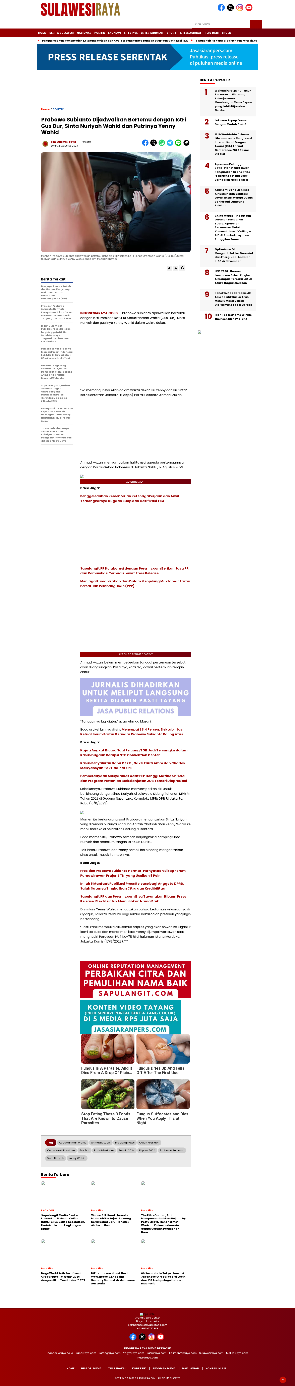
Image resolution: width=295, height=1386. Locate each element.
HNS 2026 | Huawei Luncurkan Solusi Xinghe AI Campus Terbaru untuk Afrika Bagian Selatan (233, 277)
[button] (169, 268)
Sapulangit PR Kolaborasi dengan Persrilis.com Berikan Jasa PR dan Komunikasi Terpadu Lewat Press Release (134, 571)
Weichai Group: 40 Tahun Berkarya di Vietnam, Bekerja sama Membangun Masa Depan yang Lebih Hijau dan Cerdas (233, 100)
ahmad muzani (101, 1142)
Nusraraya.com (147, 1358)
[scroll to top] (283, 1380)
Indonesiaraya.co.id (60, 1353)
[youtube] (249, 10)
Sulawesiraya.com (211, 1353)
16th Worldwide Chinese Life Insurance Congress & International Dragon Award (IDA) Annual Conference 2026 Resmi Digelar (233, 144)
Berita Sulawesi (61, 33)
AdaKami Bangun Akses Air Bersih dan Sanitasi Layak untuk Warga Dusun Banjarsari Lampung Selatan (234, 198)
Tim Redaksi (116, 1368)
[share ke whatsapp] (163, 145)
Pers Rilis (212, 33)
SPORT (171, 33)
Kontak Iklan (215, 1368)
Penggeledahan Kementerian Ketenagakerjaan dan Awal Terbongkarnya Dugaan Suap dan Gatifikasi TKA (115, 40)
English (228, 33)
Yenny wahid (77, 1158)
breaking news (125, 1142)
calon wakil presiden (61, 1150)
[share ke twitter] (154, 145)
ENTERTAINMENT (152, 33)
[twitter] (231, 10)
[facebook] (222, 10)
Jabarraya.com (86, 1353)
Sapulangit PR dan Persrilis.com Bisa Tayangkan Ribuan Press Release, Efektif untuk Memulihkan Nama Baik (133, 899)
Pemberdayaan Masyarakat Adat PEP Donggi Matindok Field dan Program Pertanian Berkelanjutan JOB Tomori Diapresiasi (133, 778)
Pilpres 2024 (147, 1150)
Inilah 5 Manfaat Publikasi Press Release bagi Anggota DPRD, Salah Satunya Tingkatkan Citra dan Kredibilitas (132, 886)
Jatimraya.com (157, 1353)
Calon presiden (149, 1142)
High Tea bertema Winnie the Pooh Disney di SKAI (233, 317)
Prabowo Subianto (172, 1150)
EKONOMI (114, 33)
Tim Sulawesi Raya (63, 142)
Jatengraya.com (110, 1353)
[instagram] (240, 10)
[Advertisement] (116, 92)
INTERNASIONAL (190, 33)
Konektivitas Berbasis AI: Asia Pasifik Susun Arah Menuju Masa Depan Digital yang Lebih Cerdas (233, 299)
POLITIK (99, 33)
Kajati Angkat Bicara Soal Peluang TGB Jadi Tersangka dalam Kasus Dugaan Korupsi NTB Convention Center (133, 752)
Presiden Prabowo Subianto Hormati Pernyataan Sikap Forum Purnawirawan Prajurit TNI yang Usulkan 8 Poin (133, 873)
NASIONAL (84, 33)
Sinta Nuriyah (55, 1158)
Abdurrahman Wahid (72, 1142)
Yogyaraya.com (133, 1353)
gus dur (84, 1150)
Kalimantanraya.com (183, 1353)
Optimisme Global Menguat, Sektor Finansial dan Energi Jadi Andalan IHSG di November (234, 255)
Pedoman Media (164, 1368)
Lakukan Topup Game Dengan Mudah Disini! (230, 122)
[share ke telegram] (171, 145)
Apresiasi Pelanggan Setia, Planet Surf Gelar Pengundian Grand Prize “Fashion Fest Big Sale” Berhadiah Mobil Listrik (232, 172)
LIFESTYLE (131, 33)
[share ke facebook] (146, 145)
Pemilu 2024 (127, 1150)
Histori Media (91, 1368)
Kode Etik (139, 1368)
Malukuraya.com (237, 1353)
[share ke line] (179, 145)
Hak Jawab (190, 1368)
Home (42, 33)
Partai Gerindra (104, 1150)
